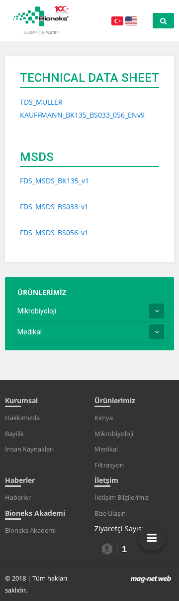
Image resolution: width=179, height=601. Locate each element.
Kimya (103, 417)
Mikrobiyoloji (36, 311)
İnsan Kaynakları (29, 449)
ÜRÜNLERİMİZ (41, 292)
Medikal (29, 332)
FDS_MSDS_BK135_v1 (54, 180)
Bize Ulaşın (110, 513)
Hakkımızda (22, 417)
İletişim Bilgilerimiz (121, 497)
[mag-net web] (151, 578)
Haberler (18, 497)
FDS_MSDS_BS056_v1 (54, 232)
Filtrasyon (109, 464)
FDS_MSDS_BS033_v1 (54, 206)
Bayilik (14, 433)
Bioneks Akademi (30, 530)
